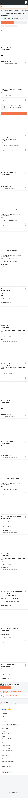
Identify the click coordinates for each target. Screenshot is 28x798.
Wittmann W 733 (5, 288)
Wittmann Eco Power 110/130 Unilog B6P (12, 591)
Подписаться (5, 687)
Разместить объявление (14, 113)
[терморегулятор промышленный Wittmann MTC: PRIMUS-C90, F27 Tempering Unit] (14, 469)
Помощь (4, 718)
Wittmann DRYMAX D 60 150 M (9, 85)
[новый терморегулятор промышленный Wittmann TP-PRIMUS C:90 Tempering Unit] (14, 506)
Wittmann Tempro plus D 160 (9, 172)
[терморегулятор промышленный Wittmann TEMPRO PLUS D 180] (14, 619)
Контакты (4, 721)
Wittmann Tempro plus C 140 (9, 441)
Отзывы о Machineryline (7, 753)
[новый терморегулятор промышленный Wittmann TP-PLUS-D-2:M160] (14, 241)
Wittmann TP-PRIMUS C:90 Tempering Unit (12, 516)
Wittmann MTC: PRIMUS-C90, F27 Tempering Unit (14, 478)
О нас (3, 716)
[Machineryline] (2, 10)
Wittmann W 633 (5, 325)
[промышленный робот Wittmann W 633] (14, 316)
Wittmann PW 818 (6, 47)
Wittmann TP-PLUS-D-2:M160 (9, 250)
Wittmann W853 (5, 553)
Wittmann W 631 (5, 363)
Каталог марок (5, 755)
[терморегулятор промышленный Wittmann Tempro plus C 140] (14, 432)
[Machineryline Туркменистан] (10, 2)
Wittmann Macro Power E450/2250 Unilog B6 (13, 135)
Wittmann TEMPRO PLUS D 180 (9, 628)
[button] (26, 2)
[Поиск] (25, 6)
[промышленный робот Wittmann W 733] (14, 278)
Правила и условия (6, 745)
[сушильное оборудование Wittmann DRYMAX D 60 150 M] (14, 75)
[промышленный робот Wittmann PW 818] (14, 38)
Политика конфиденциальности (9, 748)
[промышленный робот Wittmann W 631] (14, 353)
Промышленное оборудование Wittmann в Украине (12, 703)
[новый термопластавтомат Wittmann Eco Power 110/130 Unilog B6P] (14, 581)
